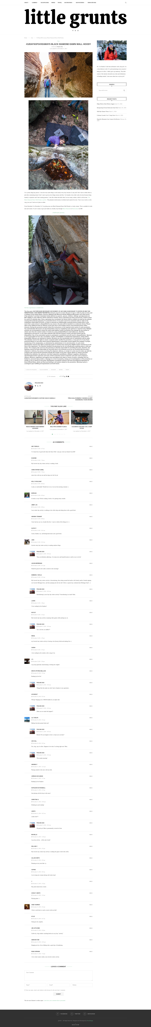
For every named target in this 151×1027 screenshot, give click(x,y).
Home (25, 37)
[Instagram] (77, 30)
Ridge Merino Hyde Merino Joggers (106, 104)
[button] (26, 422)
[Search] (126, 2)
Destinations (68, 2)
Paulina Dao (60, 46)
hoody (67, 369)
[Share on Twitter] (64, 376)
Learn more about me (112, 76)
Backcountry (75, 208)
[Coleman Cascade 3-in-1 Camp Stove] (82, 417)
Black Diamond (66, 208)
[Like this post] (61, 376)
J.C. (32, 659)
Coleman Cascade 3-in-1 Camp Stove (106, 115)
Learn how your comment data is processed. (55, 1000)
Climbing (34, 2)
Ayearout (34, 694)
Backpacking (45, 2)
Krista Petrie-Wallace (38, 671)
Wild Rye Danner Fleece (58, 426)
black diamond (44, 369)
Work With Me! (92, 2)
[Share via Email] (68, 376)
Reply (91, 446)
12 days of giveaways (31, 369)
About (26, 2)
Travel (60, 2)
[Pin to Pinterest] (66, 376)
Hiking (53, 2)
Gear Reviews (80, 2)
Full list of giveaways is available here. (34, 307)
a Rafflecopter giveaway (58, 212)
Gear (32, 37)
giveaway (53, 369)
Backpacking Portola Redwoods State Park (107, 107)
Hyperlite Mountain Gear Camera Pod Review (108, 119)
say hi (122, 76)
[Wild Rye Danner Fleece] (58, 417)
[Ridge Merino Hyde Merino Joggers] (35, 417)
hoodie (61, 369)
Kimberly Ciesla (36, 575)
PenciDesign (90, 1020)
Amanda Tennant (36, 516)
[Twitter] (75, 30)
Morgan (33, 493)
